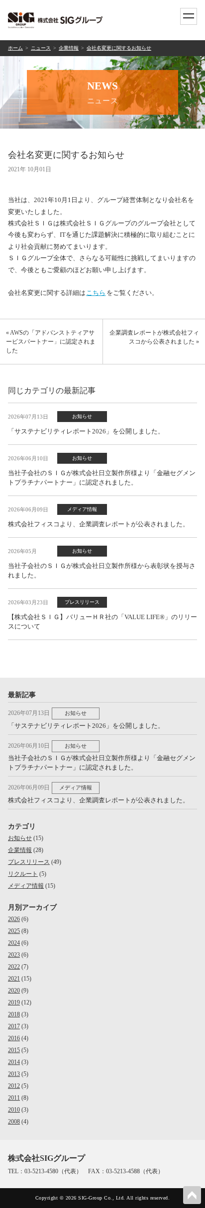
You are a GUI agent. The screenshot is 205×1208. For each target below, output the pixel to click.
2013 (14, 1073)
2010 (14, 1109)
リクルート (23, 873)
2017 (14, 1026)
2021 (14, 978)
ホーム (15, 48)
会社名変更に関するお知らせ (119, 48)
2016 (14, 1038)
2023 (14, 954)
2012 (14, 1085)
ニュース (41, 48)
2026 (14, 919)
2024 (14, 942)
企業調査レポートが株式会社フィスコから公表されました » (154, 337)
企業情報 (69, 48)
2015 (14, 1050)
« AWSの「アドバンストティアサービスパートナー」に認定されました (51, 341)
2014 (14, 1062)
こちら (95, 292)
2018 (14, 1014)
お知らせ (20, 838)
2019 (14, 1002)
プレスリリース (29, 861)
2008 (14, 1121)
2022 (14, 966)
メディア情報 (26, 885)
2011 (14, 1097)
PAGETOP (192, 1195)
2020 (14, 990)
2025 (14, 930)
